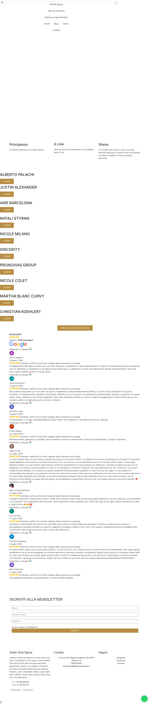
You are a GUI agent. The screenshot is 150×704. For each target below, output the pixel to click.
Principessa (18, 144)
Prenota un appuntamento (56, 17)
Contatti (56, 30)
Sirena (103, 144)
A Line (59, 144)
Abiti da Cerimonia (56, 11)
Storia (65, 24)
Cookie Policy (28, 690)
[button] (116, 3)
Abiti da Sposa (56, 4)
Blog (56, 24)
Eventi (47, 24)
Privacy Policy (16, 690)
